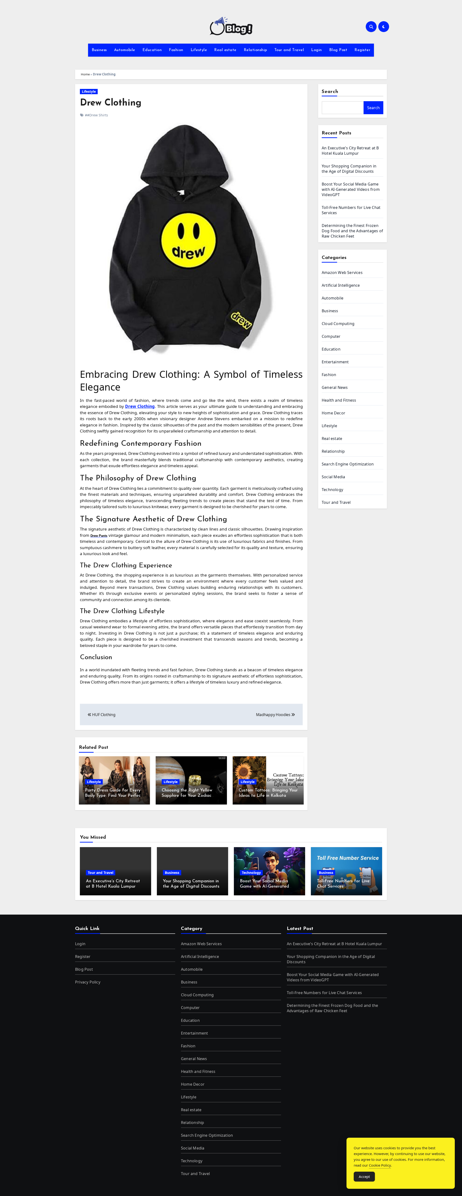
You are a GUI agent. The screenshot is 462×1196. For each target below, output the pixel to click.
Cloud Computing (338, 323)
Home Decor (333, 413)
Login (316, 50)
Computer (331, 336)
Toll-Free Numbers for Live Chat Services (324, 992)
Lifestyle (199, 50)
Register (362, 50)
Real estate (225, 50)
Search (330, 91)
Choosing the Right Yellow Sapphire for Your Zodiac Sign (187, 795)
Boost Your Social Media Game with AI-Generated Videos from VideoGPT (351, 189)
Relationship (255, 50)
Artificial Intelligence (341, 285)
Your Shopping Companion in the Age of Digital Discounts (349, 168)
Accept (364, 1176)
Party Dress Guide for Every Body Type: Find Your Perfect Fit (113, 795)
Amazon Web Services (342, 272)
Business (99, 50)
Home (85, 74)
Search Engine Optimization (348, 464)
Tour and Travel (289, 50)
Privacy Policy (87, 982)
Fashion (176, 50)
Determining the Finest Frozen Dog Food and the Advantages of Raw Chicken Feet (352, 231)
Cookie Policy (380, 1165)
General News (335, 387)
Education (152, 50)
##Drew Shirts (96, 115)
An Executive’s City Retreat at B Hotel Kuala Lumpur (350, 150)
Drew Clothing (110, 103)
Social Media (333, 476)
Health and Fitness (339, 400)
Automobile (124, 50)
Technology (332, 489)
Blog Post (338, 50)
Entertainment (335, 362)
